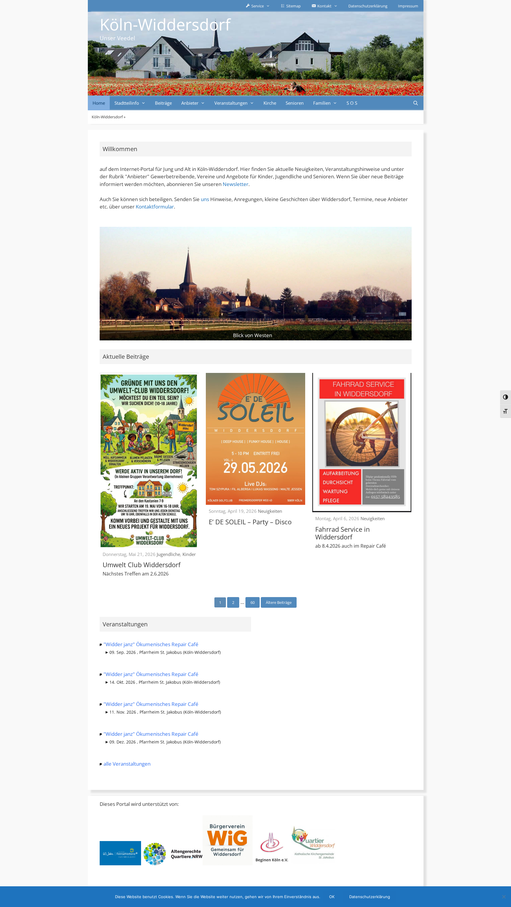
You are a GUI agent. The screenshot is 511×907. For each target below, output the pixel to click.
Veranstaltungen (231, 103)
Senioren (295, 103)
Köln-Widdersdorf (165, 24)
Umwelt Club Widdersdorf (141, 564)
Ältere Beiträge (279, 602)
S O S (352, 103)
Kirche (269, 103)
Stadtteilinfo (126, 103)
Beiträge (163, 103)
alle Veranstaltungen (127, 763)
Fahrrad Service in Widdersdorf (342, 533)
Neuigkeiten (270, 511)
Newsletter (235, 184)
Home (99, 103)
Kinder (189, 554)
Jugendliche (168, 554)
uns (205, 199)
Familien (322, 103)
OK (331, 896)
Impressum (408, 6)
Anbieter (189, 103)
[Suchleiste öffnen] (415, 103)
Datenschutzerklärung (367, 6)
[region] (256, 283)
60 (252, 602)
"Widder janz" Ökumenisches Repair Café (151, 644)
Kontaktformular (155, 206)
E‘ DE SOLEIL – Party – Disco (250, 521)
